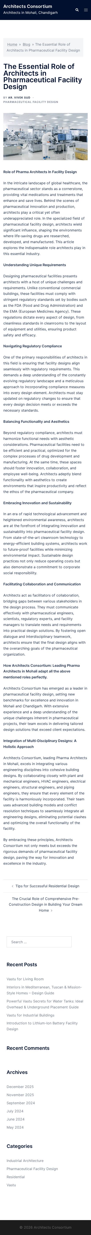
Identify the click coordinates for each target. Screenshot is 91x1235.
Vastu (11, 1185)
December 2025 (20, 1086)
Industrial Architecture (25, 1160)
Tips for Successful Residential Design (47, 886)
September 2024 (21, 1103)
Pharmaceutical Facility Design (30, 102)
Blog (26, 44)
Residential (16, 1177)
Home (12, 44)
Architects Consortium (27, 6)
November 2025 (20, 1095)
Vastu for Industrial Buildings (30, 1015)
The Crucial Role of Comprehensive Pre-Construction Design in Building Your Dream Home (45, 904)
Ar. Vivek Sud (19, 97)
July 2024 (15, 1111)
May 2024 (15, 1127)
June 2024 (16, 1119)
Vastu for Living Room (25, 979)
